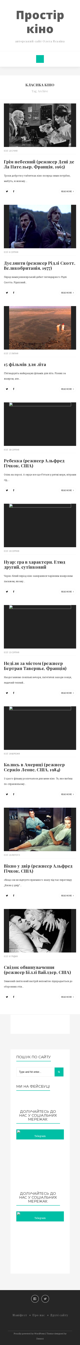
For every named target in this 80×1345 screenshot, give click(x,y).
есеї (6, 150)
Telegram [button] (40, 1136)
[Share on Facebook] (14, 191)
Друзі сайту (59, 1315)
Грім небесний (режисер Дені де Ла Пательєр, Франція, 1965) (39, 164)
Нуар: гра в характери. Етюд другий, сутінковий (34, 564)
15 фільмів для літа (25, 364)
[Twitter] (45, 1299)
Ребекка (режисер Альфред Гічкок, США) (34, 463)
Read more (66, 191)
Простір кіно (40, 22)
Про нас (38, 1315)
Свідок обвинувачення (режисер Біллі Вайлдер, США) (37, 969)
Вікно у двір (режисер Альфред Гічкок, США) (38, 868)
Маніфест (20, 1315)
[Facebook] (35, 1299)
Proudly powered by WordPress (29, 1333)
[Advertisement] (40, 1165)
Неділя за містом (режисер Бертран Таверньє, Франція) (35, 665)
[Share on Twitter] (7, 191)
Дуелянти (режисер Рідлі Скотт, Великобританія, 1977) (39, 265)
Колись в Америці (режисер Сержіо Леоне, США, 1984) (34, 767)
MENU (40, 59)
